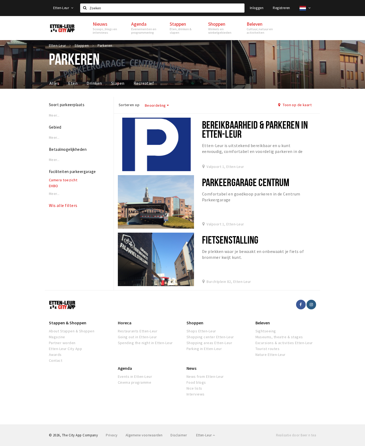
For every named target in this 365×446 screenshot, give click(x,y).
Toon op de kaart (297, 104)
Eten (72, 83)
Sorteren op (129, 104)
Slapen (118, 83)
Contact (55, 360)
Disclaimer (178, 435)
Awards (55, 354)
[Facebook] (301, 304)
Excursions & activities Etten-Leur (284, 342)
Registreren (281, 8)
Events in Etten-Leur (135, 376)
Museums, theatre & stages (279, 336)
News (191, 368)
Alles (54, 83)
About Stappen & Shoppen (71, 331)
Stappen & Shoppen (67, 322)
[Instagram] (311, 304)
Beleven (262, 322)
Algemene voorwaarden (144, 435)
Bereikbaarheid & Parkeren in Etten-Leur (255, 129)
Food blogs (196, 382)
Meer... (54, 115)
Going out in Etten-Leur (137, 336)
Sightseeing (265, 331)
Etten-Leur (61, 8)
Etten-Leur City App (65, 348)
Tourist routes (267, 348)
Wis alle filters (63, 205)
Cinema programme (135, 382)
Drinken (94, 83)
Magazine (57, 336)
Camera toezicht (63, 180)
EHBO (53, 185)
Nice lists (194, 388)
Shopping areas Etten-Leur (209, 342)
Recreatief (144, 83)
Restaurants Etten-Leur (138, 331)
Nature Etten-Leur (270, 354)
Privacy (111, 435)
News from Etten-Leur (205, 376)
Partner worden (62, 342)
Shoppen (195, 322)
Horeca (124, 322)
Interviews (196, 394)
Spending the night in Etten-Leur (145, 342)
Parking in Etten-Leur (204, 348)
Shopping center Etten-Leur (210, 336)
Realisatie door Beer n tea (296, 435)
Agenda (125, 368)
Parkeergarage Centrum (246, 182)
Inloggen (256, 8)
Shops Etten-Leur (201, 331)
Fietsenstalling (230, 239)
